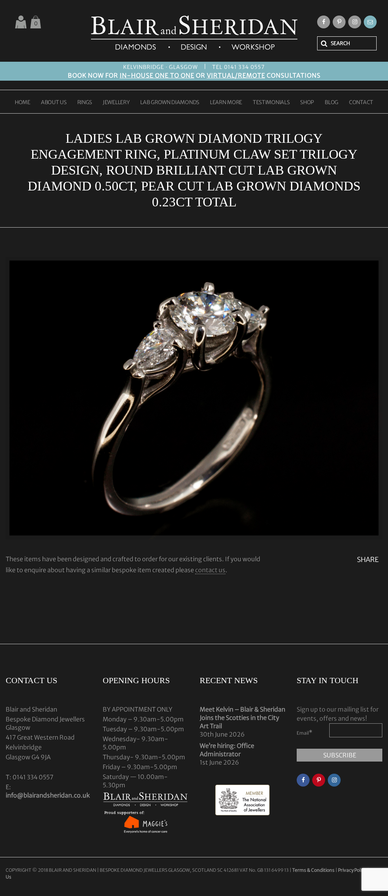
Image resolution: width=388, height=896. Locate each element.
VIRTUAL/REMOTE (236, 75)
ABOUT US (54, 103)
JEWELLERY (116, 103)
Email (305, 732)
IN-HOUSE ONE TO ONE (157, 75)
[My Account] (21, 22)
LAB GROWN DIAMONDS (169, 103)
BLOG (331, 103)
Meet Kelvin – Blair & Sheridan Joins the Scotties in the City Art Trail (242, 718)
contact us (210, 570)
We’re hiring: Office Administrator (227, 750)
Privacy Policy (352, 870)
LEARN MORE (226, 103)
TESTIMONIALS (271, 103)
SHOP (307, 103)
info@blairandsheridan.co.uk (48, 795)
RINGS (84, 103)
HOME (22, 103)
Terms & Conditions (313, 870)
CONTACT (361, 103)
